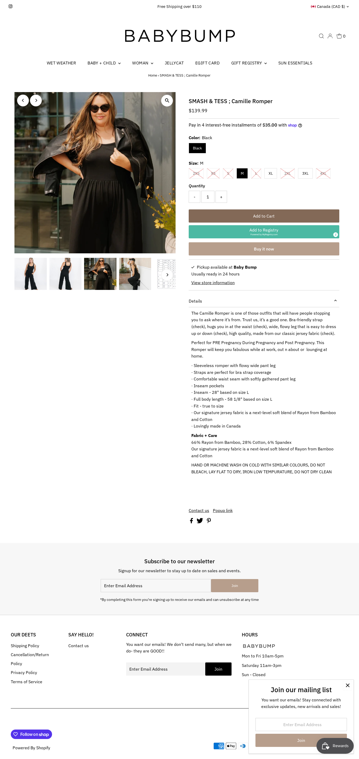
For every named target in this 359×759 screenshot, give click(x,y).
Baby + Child (102, 63)
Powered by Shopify (31, 747)
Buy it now (264, 249)
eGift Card (207, 63)
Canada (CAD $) (331, 6)
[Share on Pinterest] (209, 521)
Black (197, 148)
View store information (213, 282)
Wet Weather (61, 63)
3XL (305, 173)
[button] (264, 231)
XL (271, 173)
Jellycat (174, 63)
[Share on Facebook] (192, 521)
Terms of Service (26, 681)
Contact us (199, 510)
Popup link (223, 510)
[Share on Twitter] (200, 521)
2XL (287, 173)
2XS (196, 173)
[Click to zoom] (167, 101)
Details (195, 301)
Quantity (197, 185)
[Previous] (23, 100)
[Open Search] (321, 36)
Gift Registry (247, 63)
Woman (140, 63)
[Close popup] (347, 685)
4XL (323, 173)
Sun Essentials (295, 63)
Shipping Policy (25, 645)
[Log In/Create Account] (330, 36)
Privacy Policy (24, 672)
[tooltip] (335, 234)
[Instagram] (10, 6)
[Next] (36, 100)
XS (213, 173)
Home (152, 75)
